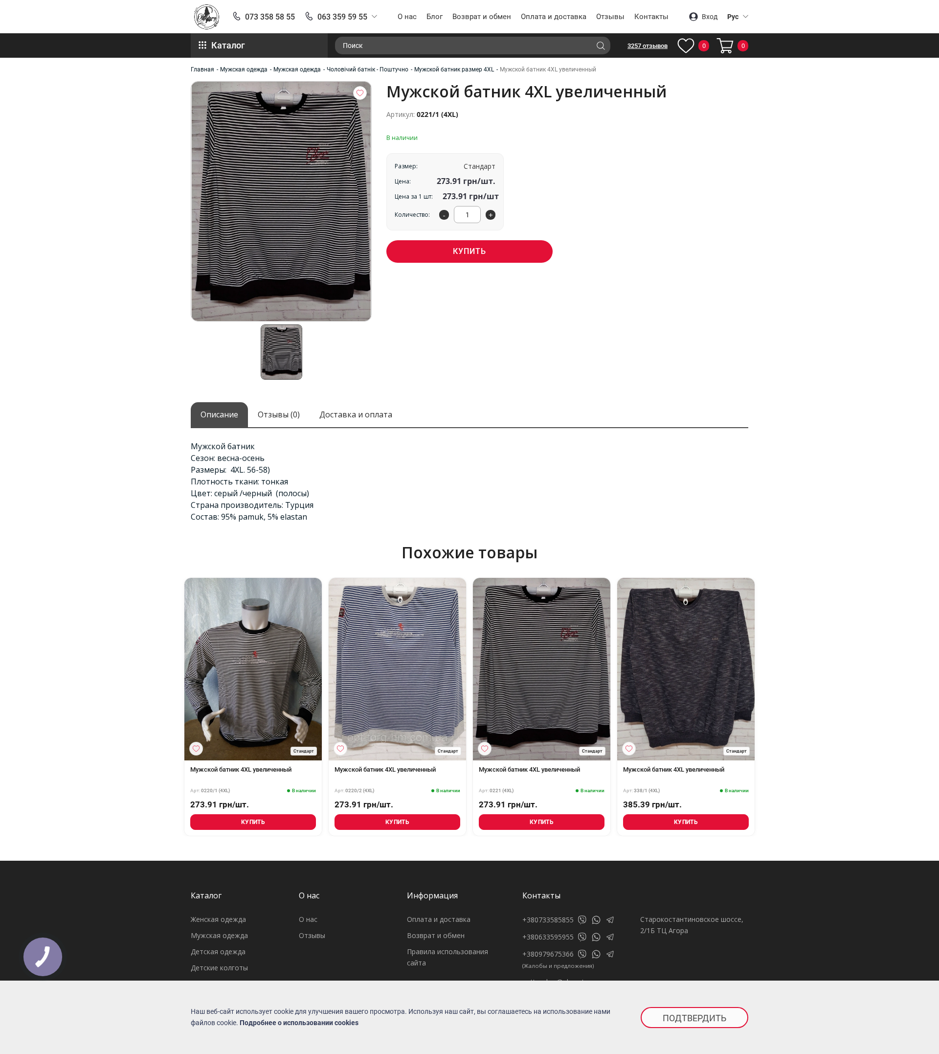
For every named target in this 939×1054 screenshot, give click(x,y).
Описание (219, 414)
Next (757, 674)
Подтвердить (694, 1018)
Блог (434, 16)
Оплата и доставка (553, 16)
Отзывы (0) (279, 414)
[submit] (600, 45)
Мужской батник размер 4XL (454, 69)
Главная (202, 69)
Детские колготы (219, 967)
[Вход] (360, 93)
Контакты (651, 16)
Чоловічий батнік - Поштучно (367, 69)
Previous (181, 674)
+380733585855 (548, 919)
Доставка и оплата (355, 414)
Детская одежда (218, 951)
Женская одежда (218, 919)
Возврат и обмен (481, 16)
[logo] (207, 17)
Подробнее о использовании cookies (299, 1023)
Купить (469, 251)
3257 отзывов (647, 45)
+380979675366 (548, 954)
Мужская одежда (244, 69)
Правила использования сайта (447, 957)
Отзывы (610, 16)
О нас (407, 16)
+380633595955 (548, 936)
